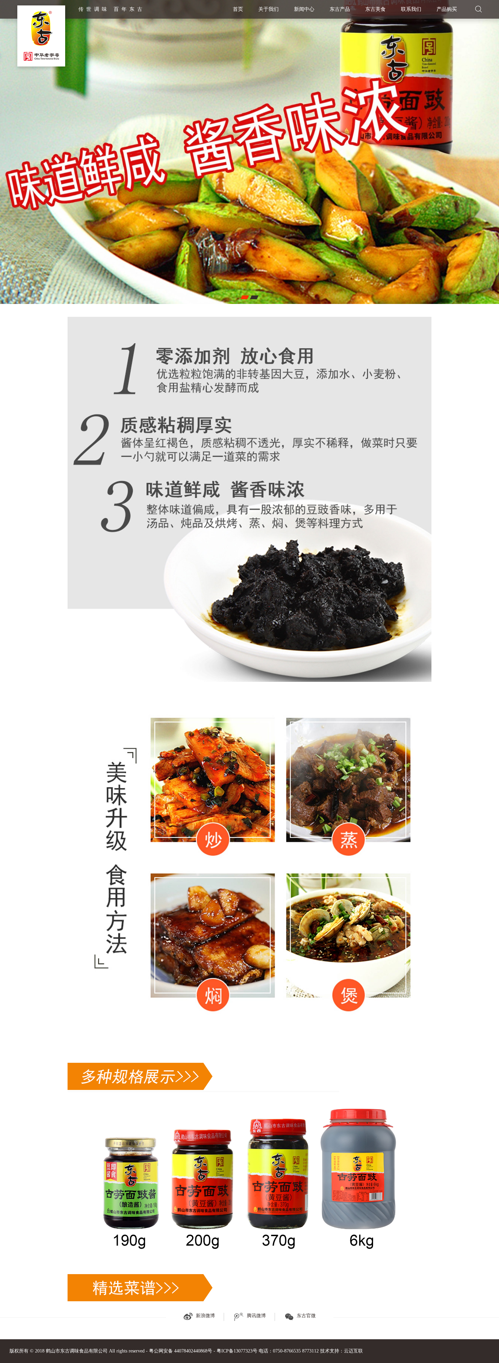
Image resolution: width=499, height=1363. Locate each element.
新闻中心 (304, 9)
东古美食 (375, 9)
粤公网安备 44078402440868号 (180, 1351)
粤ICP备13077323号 (237, 1351)
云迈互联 (353, 1351)
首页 (238, 9)
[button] (244, 297)
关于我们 (268, 9)
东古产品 (340, 9)
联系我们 (411, 9)
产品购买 (447, 9)
